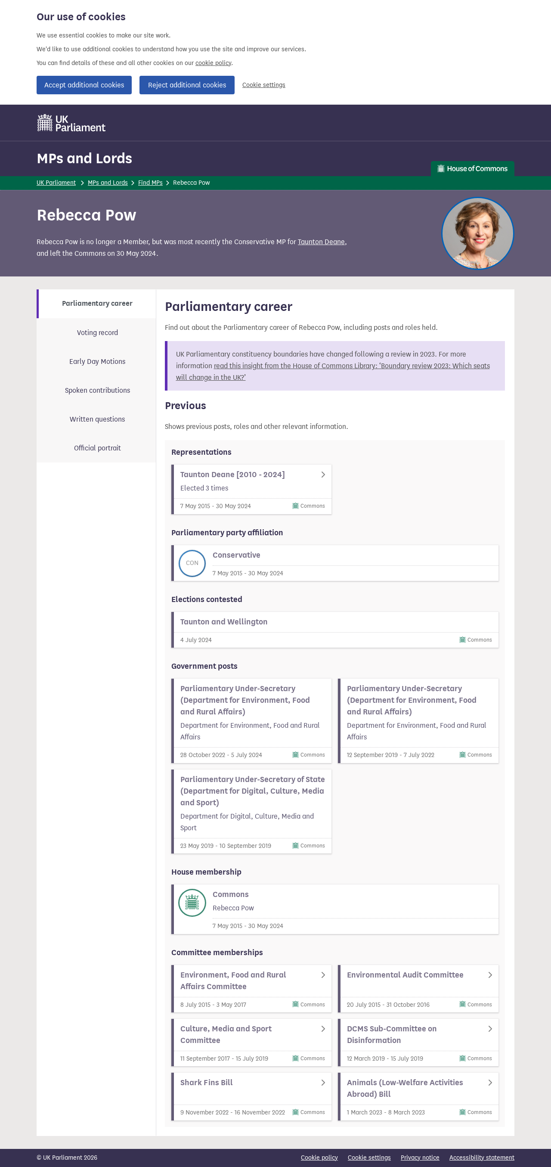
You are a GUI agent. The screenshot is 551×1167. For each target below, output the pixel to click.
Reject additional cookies (187, 85)
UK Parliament (56, 182)
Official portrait (97, 448)
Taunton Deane (321, 242)
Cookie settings (263, 85)
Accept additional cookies (84, 85)
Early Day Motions (97, 361)
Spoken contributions (97, 390)
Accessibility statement (481, 1157)
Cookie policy (319, 1157)
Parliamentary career (97, 303)
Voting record (97, 333)
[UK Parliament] (72, 122)
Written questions (97, 419)
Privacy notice (420, 1157)
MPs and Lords (84, 158)
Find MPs (150, 182)
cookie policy (213, 63)
